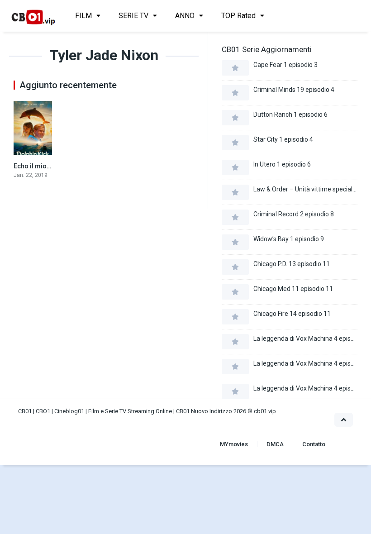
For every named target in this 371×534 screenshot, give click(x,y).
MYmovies (234, 444)
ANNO (185, 15)
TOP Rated (238, 15)
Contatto (313, 444)
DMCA (275, 444)
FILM (83, 15)
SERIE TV (133, 15)
